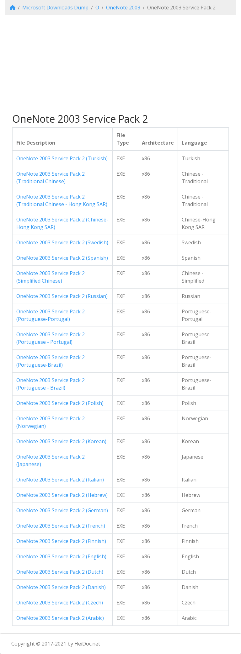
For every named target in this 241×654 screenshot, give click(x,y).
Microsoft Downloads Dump (55, 7)
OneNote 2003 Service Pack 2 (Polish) (60, 403)
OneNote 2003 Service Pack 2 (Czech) (59, 602)
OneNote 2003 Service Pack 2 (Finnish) (61, 541)
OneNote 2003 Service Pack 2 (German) (62, 510)
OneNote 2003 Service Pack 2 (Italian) (60, 479)
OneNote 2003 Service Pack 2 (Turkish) (62, 158)
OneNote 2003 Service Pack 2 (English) (61, 556)
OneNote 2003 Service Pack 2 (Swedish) (62, 242)
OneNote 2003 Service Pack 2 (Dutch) (59, 571)
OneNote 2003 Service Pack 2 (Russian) (62, 296)
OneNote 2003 (123, 7)
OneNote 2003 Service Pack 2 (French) (60, 525)
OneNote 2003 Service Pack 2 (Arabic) (60, 617)
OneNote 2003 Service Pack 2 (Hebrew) (62, 495)
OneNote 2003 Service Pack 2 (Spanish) (62, 257)
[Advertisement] (120, 64)
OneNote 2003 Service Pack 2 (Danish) (61, 587)
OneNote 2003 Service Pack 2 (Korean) (61, 441)
